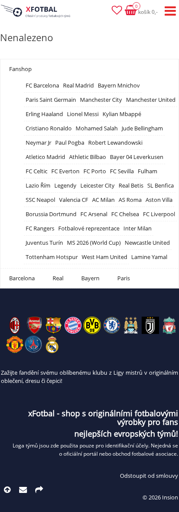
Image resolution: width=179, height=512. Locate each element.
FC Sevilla (122, 171)
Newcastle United (147, 242)
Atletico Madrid (45, 157)
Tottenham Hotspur (52, 257)
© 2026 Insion (160, 497)
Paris (123, 278)
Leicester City (97, 185)
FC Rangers (40, 228)
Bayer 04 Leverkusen (136, 157)
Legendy (65, 185)
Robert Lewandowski (115, 142)
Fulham (147, 171)
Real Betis (131, 185)
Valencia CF (73, 200)
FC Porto (94, 171)
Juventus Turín (44, 242)
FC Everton (65, 171)
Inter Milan (137, 228)
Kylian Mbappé (122, 114)
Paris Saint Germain (51, 100)
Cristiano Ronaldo (49, 128)
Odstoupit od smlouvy (149, 476)
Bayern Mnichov (119, 85)
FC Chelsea (125, 214)
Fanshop (20, 69)
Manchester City (101, 100)
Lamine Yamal (149, 257)
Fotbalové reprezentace (88, 228)
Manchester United (151, 100)
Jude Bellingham (142, 128)
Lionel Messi (83, 114)
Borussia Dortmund (51, 214)
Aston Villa (159, 200)
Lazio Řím (38, 185)
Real (58, 278)
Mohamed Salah (97, 128)
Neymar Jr (38, 142)
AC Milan (103, 200)
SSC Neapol (40, 200)
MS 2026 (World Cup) (94, 242)
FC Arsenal (93, 214)
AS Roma (130, 200)
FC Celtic (36, 171)
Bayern (90, 278)
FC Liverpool (159, 214)
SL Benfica (160, 185)
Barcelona (22, 278)
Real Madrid (78, 85)
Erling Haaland (44, 114)
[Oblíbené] (117, 11)
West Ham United (104, 257)
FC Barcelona (42, 85)
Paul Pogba (69, 142)
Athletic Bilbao (87, 157)
